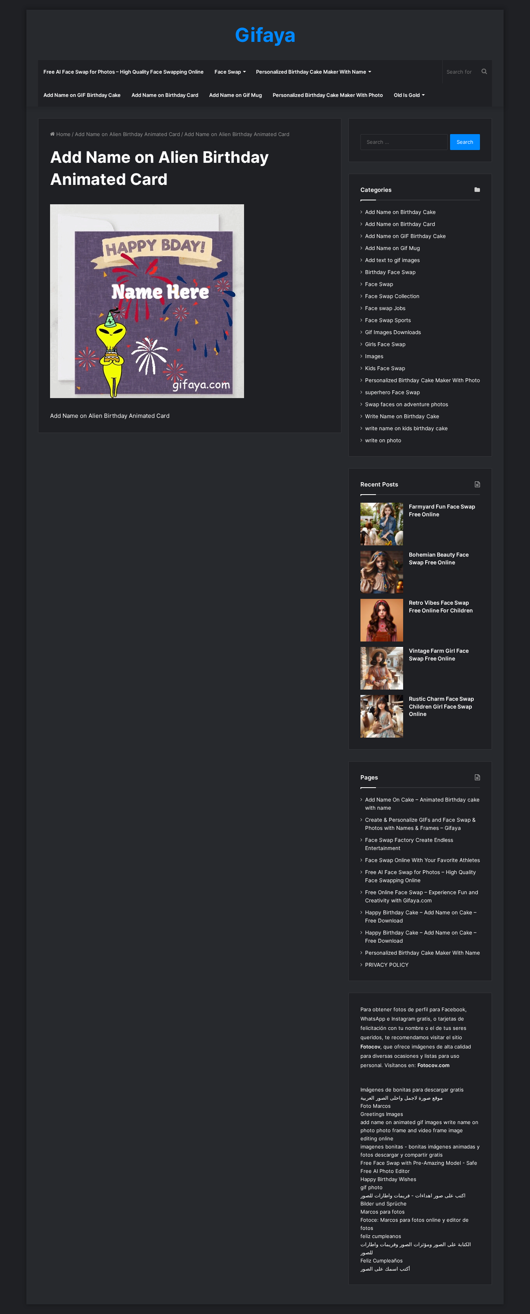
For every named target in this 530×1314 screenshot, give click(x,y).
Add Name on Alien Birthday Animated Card (127, 134)
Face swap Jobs (385, 308)
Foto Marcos (375, 1106)
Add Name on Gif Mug (235, 95)
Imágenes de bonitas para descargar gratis (412, 1089)
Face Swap (228, 72)
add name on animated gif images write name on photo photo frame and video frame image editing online (419, 1130)
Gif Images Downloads (393, 332)
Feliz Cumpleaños (381, 1260)
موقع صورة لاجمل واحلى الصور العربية (401, 1098)
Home (63, 134)
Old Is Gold (407, 95)
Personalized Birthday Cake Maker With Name (311, 72)
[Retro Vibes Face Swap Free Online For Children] (381, 620)
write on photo (383, 440)
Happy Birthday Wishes (388, 1179)
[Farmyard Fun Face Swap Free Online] (381, 524)
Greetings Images (381, 1114)
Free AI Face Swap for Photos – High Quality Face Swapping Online (123, 72)
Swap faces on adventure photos (406, 404)
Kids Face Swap (385, 368)
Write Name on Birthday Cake (402, 416)
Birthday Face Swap (390, 272)
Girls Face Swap (385, 344)
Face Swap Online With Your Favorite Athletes (422, 860)
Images (374, 356)
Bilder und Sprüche (383, 1203)
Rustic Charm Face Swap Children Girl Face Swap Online (441, 706)
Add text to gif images (392, 260)
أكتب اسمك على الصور (385, 1269)
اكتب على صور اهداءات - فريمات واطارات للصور (413, 1195)
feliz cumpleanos (380, 1236)
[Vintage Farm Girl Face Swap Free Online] (381, 668)
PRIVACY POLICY (387, 965)
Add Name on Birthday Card (165, 95)
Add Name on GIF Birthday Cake (82, 95)
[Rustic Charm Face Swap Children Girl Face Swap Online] (381, 716)
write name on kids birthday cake (406, 428)
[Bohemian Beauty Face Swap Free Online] (381, 572)
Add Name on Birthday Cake (400, 212)
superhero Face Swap (392, 392)
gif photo (371, 1187)
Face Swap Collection (392, 296)
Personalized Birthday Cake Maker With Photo (328, 95)
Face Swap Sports (388, 320)
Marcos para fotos (382, 1212)
